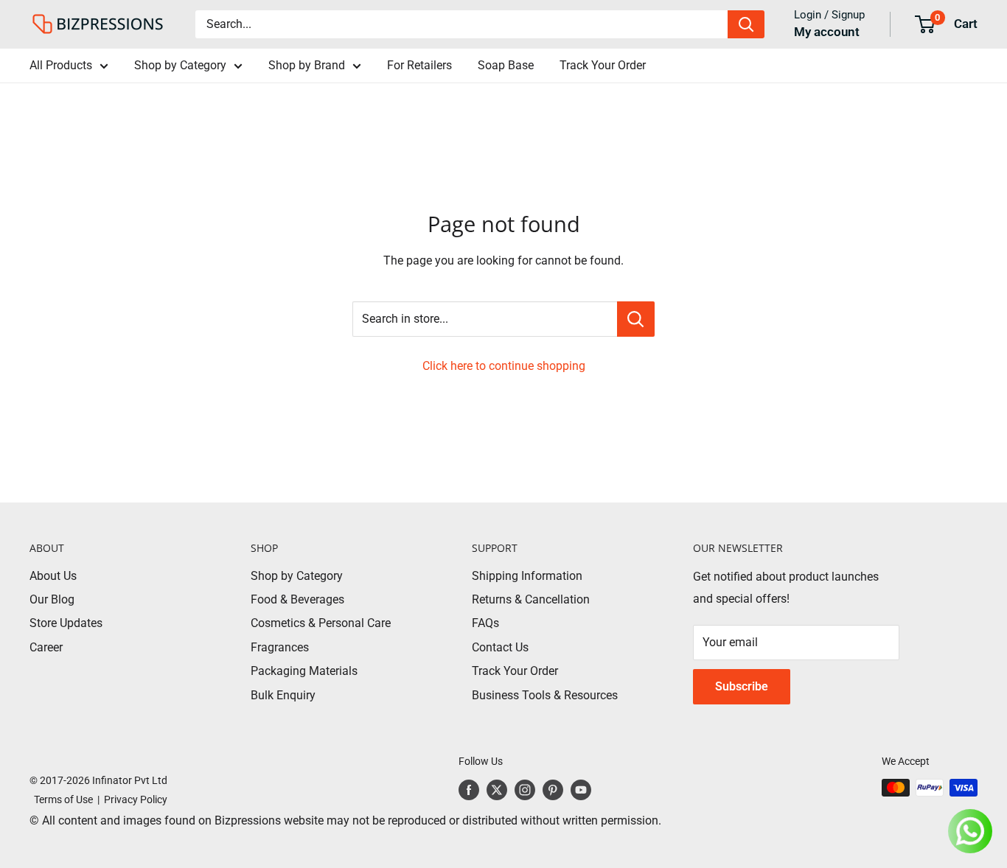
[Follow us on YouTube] (581, 789)
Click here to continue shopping (503, 366)
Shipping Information (527, 576)
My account (827, 31)
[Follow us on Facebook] (469, 789)
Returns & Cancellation (531, 599)
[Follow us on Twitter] (497, 789)
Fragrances (280, 647)
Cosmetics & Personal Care (321, 623)
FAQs (485, 623)
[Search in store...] (636, 319)
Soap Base (506, 65)
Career (46, 647)
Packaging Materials (304, 671)
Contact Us (500, 647)
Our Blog (51, 599)
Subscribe (741, 686)
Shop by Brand (306, 65)
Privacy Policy (135, 799)
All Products (60, 65)
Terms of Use (61, 799)
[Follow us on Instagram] (525, 789)
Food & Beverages (297, 599)
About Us (53, 576)
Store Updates (65, 623)
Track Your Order (603, 65)
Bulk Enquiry (283, 695)
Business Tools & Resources (545, 695)
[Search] (746, 24)
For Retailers (419, 65)
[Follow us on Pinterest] (553, 789)
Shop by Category (180, 65)
